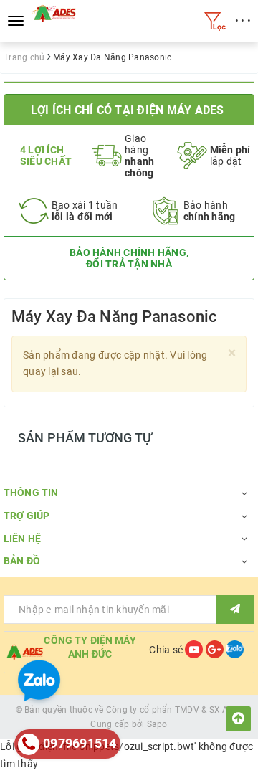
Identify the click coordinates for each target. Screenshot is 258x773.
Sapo (157, 724)
